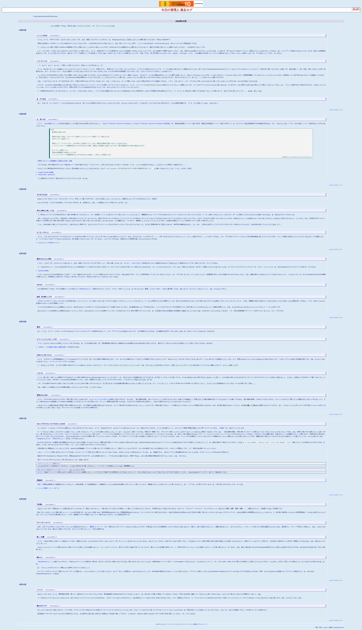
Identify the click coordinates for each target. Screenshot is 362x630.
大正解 (221, 428)
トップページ (170, 624)
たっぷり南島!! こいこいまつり (48, 488)
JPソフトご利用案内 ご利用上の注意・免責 (57, 161)
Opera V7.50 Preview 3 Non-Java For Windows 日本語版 (152, 123)
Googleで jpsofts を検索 (45, 172)
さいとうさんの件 (100, 399)
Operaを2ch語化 (43, 270)
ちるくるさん (136, 263)
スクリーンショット (44, 463)
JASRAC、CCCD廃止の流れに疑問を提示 (52, 347)
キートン (100, 527)
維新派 (92, 527)
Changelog (40, 438)
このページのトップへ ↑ (336, 110)
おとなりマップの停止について (48, 242)
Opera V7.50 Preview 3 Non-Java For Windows (117, 123)
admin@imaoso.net (339, 627)
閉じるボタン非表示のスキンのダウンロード (53, 470)
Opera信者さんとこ (50, 123)
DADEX (53, 43)
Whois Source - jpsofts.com (46, 174)
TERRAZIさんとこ (85, 289)
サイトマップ (184, 624)
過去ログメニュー (199, 624)
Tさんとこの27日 (47, 567)
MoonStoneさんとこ (44, 561)
